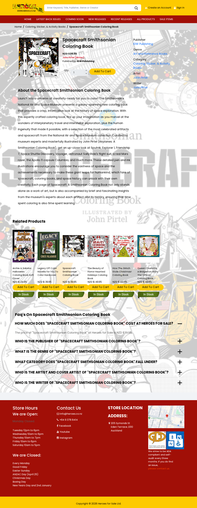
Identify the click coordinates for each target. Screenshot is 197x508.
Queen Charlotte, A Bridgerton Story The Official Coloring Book (147, 273)
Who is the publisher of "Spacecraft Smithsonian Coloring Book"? (78, 341)
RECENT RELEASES (121, 19)
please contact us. (159, 468)
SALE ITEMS (166, 19)
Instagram (66, 438)
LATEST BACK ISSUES (48, 19)
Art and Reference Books (150, 54)
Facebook (65, 426)
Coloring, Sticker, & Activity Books (45, 27)
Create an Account (159, 7)
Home (18, 27)
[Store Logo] (28, 8)
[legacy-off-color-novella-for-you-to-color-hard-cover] (48, 246)
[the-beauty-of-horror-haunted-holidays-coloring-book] (98, 246)
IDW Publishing (143, 44)
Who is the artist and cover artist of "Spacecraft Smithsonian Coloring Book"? (92, 372)
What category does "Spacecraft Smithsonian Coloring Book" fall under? (86, 361)
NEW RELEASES (97, 19)
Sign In (180, 7)
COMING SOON (75, 19)
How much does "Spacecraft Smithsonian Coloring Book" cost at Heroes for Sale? (94, 323)
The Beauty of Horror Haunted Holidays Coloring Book (97, 273)
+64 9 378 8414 (69, 420)
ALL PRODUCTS (146, 19)
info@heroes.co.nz (71, 414)
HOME (27, 19)
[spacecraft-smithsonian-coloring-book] (73, 246)
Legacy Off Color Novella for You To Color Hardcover (48, 272)
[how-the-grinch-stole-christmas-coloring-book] (123, 246)
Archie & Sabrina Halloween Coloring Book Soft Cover (23, 273)
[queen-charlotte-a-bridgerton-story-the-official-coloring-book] (148, 246)
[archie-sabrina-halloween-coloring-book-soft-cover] (23, 246)
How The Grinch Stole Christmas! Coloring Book (122, 272)
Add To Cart (102, 71)
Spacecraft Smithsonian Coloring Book (70, 272)
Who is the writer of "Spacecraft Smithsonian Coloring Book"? (75, 382)
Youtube (65, 432)
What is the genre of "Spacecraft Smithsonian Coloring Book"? (75, 351)
